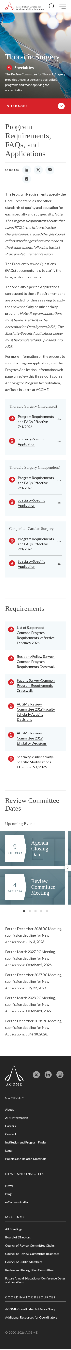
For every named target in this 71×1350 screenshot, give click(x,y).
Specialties (24, 67)
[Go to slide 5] (47, 911)
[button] (51, 6)
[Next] (68, 868)
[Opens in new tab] (36, 1076)
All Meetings (13, 1229)
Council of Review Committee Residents (32, 1253)
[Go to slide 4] (41, 911)
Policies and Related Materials (25, 1158)
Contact (10, 1134)
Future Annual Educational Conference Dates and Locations (35, 1280)
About (9, 1109)
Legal (8, 1150)
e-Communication (17, 1202)
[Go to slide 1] (24, 911)
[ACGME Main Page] (14, 1075)
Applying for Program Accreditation (32, 383)
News (9, 1185)
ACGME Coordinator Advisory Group (30, 1309)
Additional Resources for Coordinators (31, 1317)
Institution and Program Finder (26, 1142)
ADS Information (16, 1117)
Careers (10, 1126)
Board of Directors (18, 1237)
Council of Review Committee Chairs (30, 1245)
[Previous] (3, 868)
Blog (8, 1194)
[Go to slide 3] (35, 911)
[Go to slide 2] (30, 911)
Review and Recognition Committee (29, 1270)
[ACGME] (24, 6)
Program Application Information (30, 369)
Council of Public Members (23, 1262)
